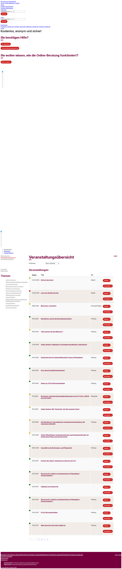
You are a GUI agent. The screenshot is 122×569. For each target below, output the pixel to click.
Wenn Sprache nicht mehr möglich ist (53, 525)
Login (115, 256)
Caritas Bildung (8, 253)
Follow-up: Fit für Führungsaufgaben (53, 383)
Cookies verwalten (6, 556)
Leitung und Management (13, 293)
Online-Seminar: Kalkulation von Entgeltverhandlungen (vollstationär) (64, 344)
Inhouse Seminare (11, 307)
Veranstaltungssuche (7, 259)
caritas (17, 3)
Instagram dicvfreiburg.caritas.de (52, 555)
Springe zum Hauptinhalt (8, 1)
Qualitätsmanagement (12, 305)
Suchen (4, 14)
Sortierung (32, 263)
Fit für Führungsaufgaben (49, 512)
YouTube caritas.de (19, 26)
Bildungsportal (5, 256)
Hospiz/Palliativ (10, 297)
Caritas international (7, 8)
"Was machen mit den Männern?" (52, 331)
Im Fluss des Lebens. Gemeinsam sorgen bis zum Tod (58, 461)
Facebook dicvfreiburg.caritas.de (11, 555)
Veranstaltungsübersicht (8, 257)
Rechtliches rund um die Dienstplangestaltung (56, 319)
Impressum (4, 560)
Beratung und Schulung (13, 288)
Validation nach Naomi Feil (49, 486)
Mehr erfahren (6, 62)
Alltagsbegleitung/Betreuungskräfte (16, 282)
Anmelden (4, 269)
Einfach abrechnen (47, 280)
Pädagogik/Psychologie (13, 295)
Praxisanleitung (10, 303)
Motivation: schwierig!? (48, 306)
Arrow (2, 3)
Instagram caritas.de (32, 26)
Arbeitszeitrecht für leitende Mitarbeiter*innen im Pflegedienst (62, 357)
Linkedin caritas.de (44, 26)
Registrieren (4, 271)
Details (106, 280)
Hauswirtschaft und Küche (14, 291)
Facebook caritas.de (7, 26)
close (2, 5)
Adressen (3, 10)
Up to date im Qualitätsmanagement (53, 370)
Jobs (2, 17)
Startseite (7, 251)
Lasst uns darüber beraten (50, 293)
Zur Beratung (6, 44)
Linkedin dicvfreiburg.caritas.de (73, 555)
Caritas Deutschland (7, 6)
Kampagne (4, 25)
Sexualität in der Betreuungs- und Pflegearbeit (56, 448)
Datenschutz (4, 558)
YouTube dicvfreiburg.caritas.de (32, 555)
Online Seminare (11, 280)
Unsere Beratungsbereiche (10, 48)
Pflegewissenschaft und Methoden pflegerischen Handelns (16, 300)
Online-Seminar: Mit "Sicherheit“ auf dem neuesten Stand (60, 409)
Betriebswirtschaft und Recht (14, 286)
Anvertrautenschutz (12, 284)
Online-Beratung (10, 3)
